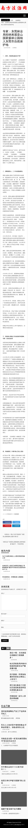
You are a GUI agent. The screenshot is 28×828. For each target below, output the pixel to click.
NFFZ (22, 824)
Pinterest (7, 525)
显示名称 (4, 614)
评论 (3, 593)
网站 (2, 627)
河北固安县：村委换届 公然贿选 (12, 577)
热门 (3, 648)
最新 (8, 648)
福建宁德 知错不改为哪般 (11, 809)
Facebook (8, 522)
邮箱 (3, 620)
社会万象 (5, 706)
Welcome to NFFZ (8, 824)
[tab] (3, 648)
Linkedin (16, 525)
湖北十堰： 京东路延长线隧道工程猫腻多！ (18, 655)
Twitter (17, 522)
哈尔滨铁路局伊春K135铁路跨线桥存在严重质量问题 (18, 666)
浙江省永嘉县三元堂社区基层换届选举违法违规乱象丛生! (18, 687)
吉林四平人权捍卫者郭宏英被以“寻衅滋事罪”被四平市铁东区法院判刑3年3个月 (14, 567)
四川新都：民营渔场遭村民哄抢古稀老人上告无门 (18, 676)
